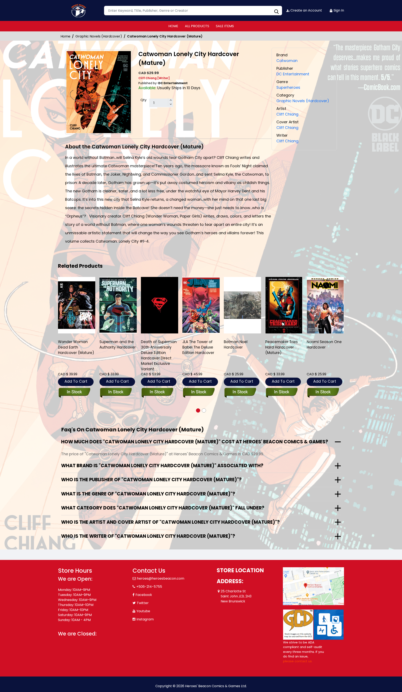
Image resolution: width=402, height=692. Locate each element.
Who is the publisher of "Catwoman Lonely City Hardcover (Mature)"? (151, 479)
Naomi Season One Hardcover (324, 344)
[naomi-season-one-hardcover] (325, 305)
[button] (198, 410)
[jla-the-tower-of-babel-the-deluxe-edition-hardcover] (201, 305)
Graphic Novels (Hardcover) (98, 36)
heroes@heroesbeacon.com (160, 578)
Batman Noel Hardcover (235, 344)
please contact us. (297, 661)
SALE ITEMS (225, 26)
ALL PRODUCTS (197, 26)
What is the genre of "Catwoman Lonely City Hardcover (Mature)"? (148, 494)
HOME (173, 26)
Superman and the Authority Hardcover (117, 344)
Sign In (338, 10)
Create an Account (306, 10)
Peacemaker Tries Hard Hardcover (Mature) (281, 347)
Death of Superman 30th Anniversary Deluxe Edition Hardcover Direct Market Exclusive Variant (159, 355)
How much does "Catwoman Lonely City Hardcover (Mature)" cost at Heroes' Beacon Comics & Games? (194, 442)
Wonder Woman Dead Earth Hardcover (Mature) (76, 347)
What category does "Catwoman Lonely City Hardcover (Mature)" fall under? (162, 508)
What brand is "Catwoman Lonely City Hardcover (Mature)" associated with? (162, 465)
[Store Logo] (79, 10)
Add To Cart (75, 381)
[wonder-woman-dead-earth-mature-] (76, 305)
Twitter (143, 603)
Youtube (143, 611)
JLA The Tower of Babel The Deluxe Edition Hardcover (198, 347)
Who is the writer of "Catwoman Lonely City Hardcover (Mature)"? (148, 536)
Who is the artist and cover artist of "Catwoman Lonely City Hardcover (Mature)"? (170, 522)
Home (65, 36)
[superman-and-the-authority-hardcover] (118, 305)
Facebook (143, 594)
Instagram (145, 619)
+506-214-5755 (149, 586)
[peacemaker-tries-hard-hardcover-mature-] (284, 305)
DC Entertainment (292, 74)
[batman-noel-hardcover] (242, 305)
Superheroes (288, 87)
